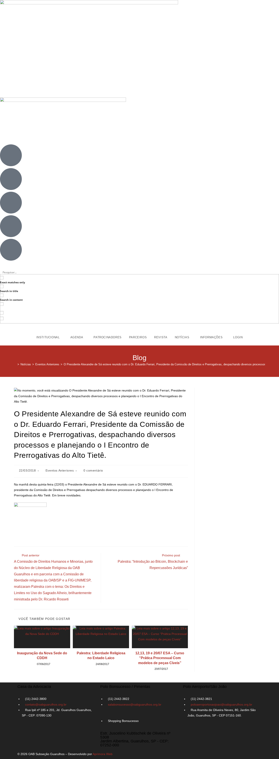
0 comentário (93, 470)
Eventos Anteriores (60, 470)
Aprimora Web (102, 754)
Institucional (48, 337)
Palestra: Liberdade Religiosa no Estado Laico (101, 655)
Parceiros (138, 337)
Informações (212, 337)
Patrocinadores (107, 337)
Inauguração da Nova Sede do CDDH (42, 655)
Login (238, 337)
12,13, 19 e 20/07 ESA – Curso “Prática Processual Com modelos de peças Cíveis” (159, 658)
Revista (160, 337)
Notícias (182, 337)
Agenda (77, 337)
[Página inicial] (15, 364)
